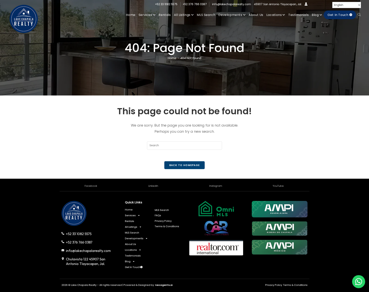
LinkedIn (153, 186)
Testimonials (133, 255)
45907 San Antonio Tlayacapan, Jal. (278, 4)
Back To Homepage (184, 165)
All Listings (131, 227)
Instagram (215, 186)
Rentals (129, 221)
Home (129, 209)
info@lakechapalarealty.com (231, 4)
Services (130, 215)
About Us (130, 244)
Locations (131, 250)
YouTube (278, 186)
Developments (134, 238)
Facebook (91, 186)
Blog (127, 261)
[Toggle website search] (359, 15)
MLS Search (132, 232)
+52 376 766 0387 (195, 4)
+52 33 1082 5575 (166, 4)
